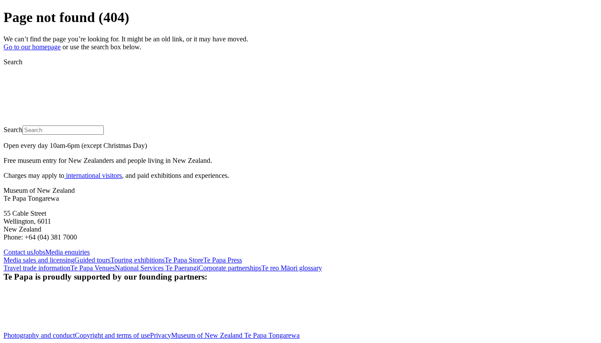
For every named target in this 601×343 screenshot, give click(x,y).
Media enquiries (67, 252)
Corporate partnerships (229, 268)
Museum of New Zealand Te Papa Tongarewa (235, 335)
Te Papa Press (222, 260)
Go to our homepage (32, 47)
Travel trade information (37, 268)
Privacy (160, 335)
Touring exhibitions (137, 260)
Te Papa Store (184, 260)
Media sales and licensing (39, 260)
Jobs (39, 252)
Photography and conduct (39, 335)
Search (13, 62)
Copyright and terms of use (112, 335)
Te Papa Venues (92, 268)
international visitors (93, 175)
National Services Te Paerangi (156, 268)
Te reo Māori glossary (291, 268)
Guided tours (92, 260)
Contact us (18, 252)
